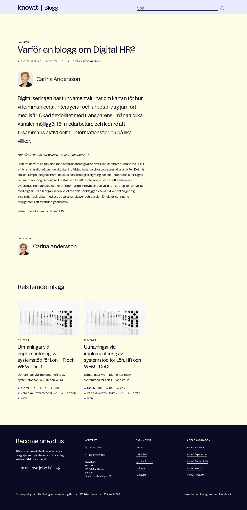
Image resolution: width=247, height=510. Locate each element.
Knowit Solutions (195, 447)
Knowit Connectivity (197, 461)
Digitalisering (31, 61)
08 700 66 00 (96, 447)
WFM (24, 398)
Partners (140, 468)
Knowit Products (195, 475)
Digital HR (56, 61)
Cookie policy (23, 494)
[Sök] (222, 8)
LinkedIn (188, 494)
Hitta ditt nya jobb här (35, 468)
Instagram (206, 494)
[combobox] (177, 8)
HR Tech (70, 393)
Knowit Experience (197, 454)
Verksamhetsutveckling (39, 393)
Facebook (225, 494)
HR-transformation (85, 61)
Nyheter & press (144, 461)
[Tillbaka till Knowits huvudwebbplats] (28, 8)
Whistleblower (88, 494)
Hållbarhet (141, 454)
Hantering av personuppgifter (55, 494)
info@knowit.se (97, 455)
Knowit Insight (194, 468)
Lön (56, 388)
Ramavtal (141, 475)
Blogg (51, 8)
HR (45, 388)
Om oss (140, 447)
